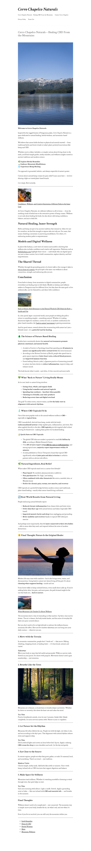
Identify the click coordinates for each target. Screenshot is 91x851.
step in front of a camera (26, 269)
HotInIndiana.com (24, 252)
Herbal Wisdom (27, 826)
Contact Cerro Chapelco (61, 15)
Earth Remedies (27, 821)
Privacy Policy (22, 19)
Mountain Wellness (28, 832)
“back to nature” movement (45, 323)
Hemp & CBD (26, 824)
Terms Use (31, 19)
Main (23, 829)
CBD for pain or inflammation (57, 445)
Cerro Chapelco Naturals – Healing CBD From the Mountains (35, 15)
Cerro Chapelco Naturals (38, 9)
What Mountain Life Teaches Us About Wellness (35, 611)
